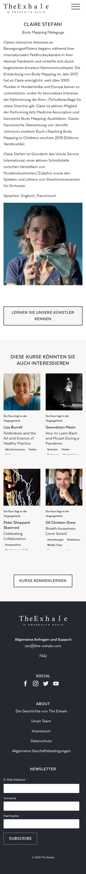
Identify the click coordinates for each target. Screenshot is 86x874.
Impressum (41, 731)
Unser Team (41, 721)
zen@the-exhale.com (43, 646)
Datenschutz (41, 741)
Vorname (10, 798)
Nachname (11, 816)
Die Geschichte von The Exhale (41, 711)
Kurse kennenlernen (43, 581)
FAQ (43, 656)
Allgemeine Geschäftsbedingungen (41, 751)
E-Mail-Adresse (16, 780)
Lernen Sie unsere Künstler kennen (43, 315)
